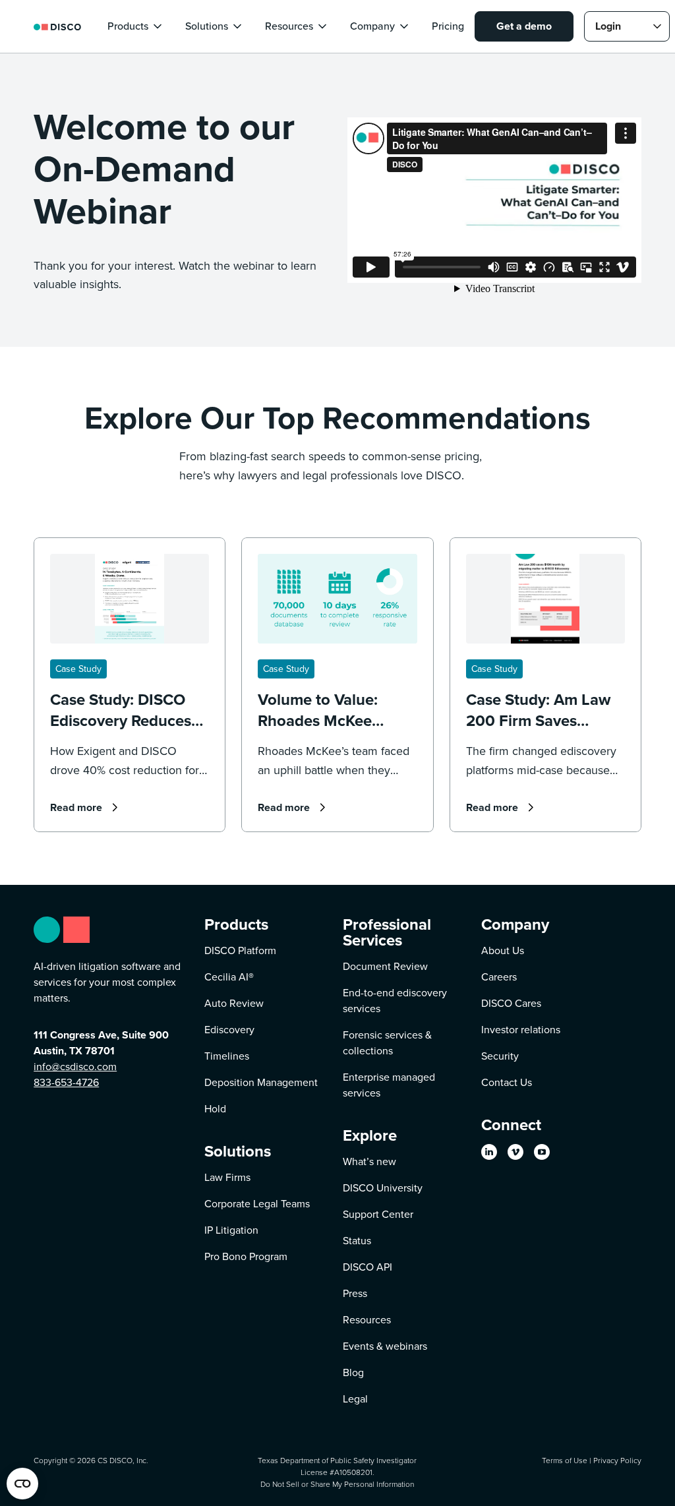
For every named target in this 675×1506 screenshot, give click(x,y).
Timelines (226, 1056)
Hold (215, 1108)
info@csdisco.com (75, 1066)
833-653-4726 (66, 1082)
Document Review (385, 966)
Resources (367, 1319)
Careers (499, 976)
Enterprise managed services (389, 1084)
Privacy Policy (617, 1460)
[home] (57, 26)
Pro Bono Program (245, 1256)
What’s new (369, 1161)
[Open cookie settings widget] (22, 1483)
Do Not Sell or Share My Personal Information (337, 1484)
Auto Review (234, 1003)
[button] (136, 26)
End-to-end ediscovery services (395, 1000)
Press (355, 1293)
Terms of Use (564, 1460)
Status (357, 1240)
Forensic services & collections (387, 1042)
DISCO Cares (511, 1003)
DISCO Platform (240, 950)
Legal (355, 1398)
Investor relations (520, 1029)
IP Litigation (231, 1230)
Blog (353, 1372)
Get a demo (524, 26)
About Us (502, 950)
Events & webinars (385, 1346)
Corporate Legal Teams (257, 1203)
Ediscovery (229, 1029)
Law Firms (227, 1177)
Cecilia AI (229, 976)
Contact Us (506, 1082)
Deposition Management (261, 1082)
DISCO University (383, 1187)
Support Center (378, 1214)
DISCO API (367, 1267)
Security (500, 1056)
